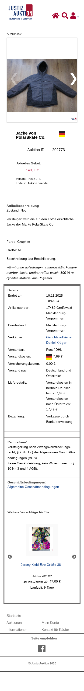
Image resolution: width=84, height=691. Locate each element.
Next (74, 557)
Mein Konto (50, 623)
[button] (72, 80)
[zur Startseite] (56, 17)
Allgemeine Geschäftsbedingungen (33, 487)
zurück (15, 34)
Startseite (14, 616)
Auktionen (14, 623)
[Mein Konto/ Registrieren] (75, 17)
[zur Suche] (65, 17)
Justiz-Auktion (42, 663)
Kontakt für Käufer (55, 630)
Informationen (17, 630)
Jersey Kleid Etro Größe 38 (41, 564)
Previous (9, 557)
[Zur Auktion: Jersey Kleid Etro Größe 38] (42, 541)
